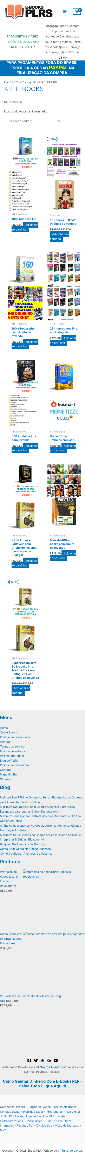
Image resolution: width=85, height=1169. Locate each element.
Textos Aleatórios (53, 1067)
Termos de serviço (12, 746)
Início (7, 82)
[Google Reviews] (49, 1060)
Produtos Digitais (25, 82)
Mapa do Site (9, 774)
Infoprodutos (54, 1111)
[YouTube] (56, 1060)
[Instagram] (42, 1060)
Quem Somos (9, 732)
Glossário (6, 779)
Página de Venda (39, 1107)
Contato (5, 770)
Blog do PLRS (9, 760)
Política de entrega (12, 751)
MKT (3, 1130)
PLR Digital (72, 1111)
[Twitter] (36, 1060)
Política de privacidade (15, 737)
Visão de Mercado (67, 1125)
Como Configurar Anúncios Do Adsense (26, 853)
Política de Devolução (14, 765)
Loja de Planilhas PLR (40, 1116)
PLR (3, 1116)
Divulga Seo (44, 1125)
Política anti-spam (12, 755)
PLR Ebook (16, 1116)
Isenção (5, 741)
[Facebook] (29, 1060)
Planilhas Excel (33, 1111)
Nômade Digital (10, 1111)
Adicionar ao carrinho (25, 227)
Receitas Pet (25, 1125)
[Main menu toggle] (65, 12)
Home (4, 727)
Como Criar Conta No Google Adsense (25, 848)
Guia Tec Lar (53, 1121)
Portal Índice (34, 1121)
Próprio (21, 1107)
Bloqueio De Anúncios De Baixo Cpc (24, 844)
